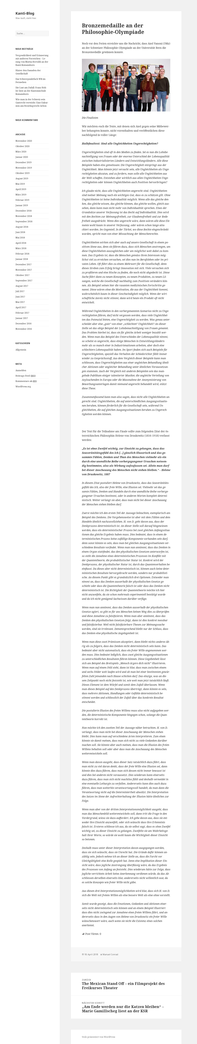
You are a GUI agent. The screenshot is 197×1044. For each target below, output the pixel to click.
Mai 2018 (20, 237)
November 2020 (24, 140)
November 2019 (24, 167)
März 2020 (21, 151)
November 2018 (24, 216)
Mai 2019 (20, 183)
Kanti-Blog (25, 13)
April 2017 (21, 307)
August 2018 (22, 226)
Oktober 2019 (22, 173)
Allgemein (21, 349)
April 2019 (21, 189)
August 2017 (22, 285)
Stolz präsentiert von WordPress (98, 1036)
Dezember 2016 (23, 323)
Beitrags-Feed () (26, 375)
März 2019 (21, 194)
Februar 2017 (22, 312)
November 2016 (24, 328)
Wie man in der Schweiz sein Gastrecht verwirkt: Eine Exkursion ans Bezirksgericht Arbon (32, 102)
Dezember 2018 (23, 210)
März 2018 (21, 248)
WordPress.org (23, 386)
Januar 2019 (22, 205)
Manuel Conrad (110, 954)
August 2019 (22, 178)
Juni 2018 (20, 232)
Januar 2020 (22, 157)
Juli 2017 (20, 291)
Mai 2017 (20, 302)
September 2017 (24, 280)
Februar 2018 (22, 253)
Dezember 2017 (23, 264)
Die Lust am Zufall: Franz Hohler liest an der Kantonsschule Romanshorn (31, 90)
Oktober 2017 (22, 275)
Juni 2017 (20, 296)
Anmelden (21, 370)
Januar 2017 (22, 318)
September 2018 (24, 221)
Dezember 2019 (23, 162)
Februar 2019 (22, 199)
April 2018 (21, 242)
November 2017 (24, 269)
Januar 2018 (22, 259)
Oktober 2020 (22, 146)
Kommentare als (26, 381)
